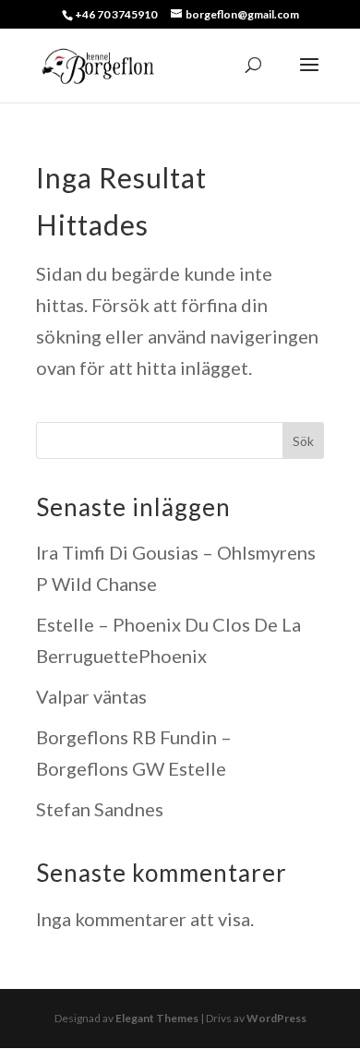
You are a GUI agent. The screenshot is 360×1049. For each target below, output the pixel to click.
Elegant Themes (156, 1018)
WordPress (276, 1018)
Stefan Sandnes (99, 809)
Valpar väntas (91, 696)
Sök (303, 441)
